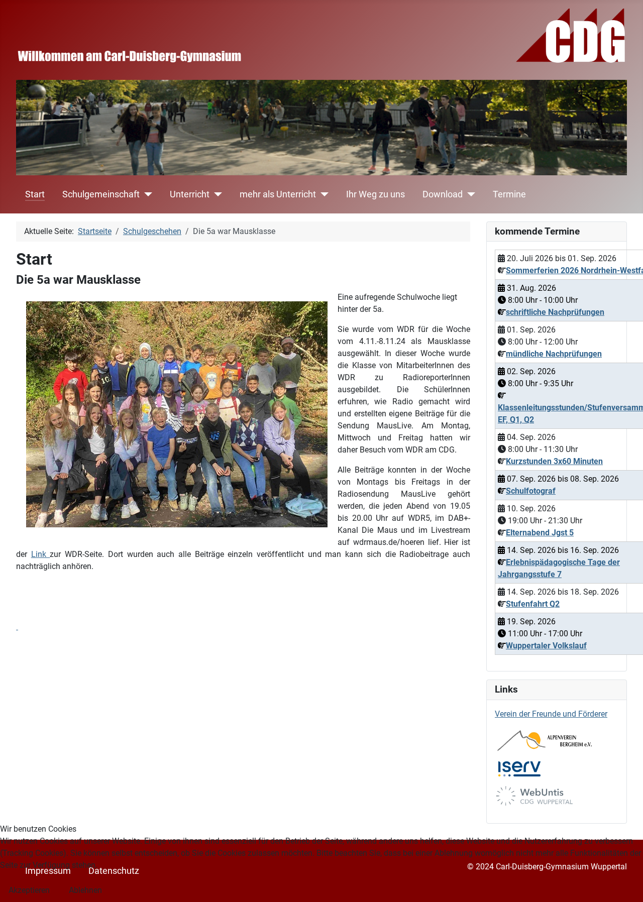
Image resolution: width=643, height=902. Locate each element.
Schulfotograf (531, 491)
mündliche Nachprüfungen (554, 354)
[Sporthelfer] (17, 626)
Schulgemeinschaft (101, 194)
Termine (509, 194)
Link (40, 554)
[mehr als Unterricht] (322, 194)
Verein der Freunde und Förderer (551, 714)
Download (442, 194)
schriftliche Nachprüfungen (555, 312)
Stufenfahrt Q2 (533, 604)
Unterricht (189, 194)
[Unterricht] (215, 194)
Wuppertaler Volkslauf (546, 645)
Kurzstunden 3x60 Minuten (554, 461)
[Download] (469, 194)
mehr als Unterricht (278, 194)
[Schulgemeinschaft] (146, 194)
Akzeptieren (29, 890)
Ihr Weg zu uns (375, 194)
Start (35, 194)
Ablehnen (85, 890)
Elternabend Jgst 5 (540, 532)
